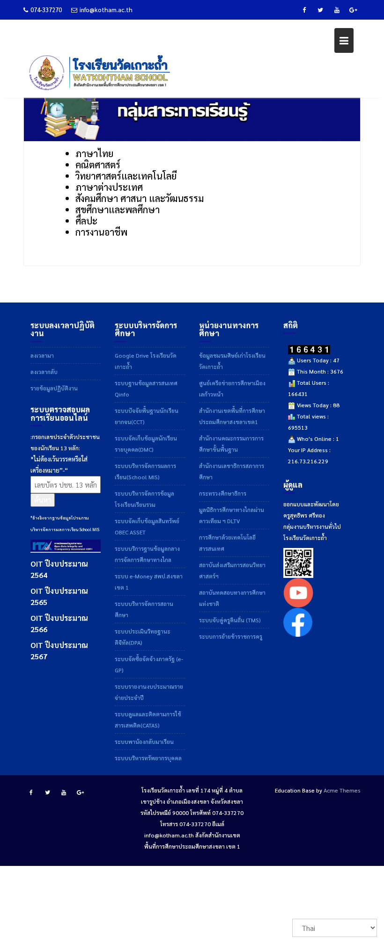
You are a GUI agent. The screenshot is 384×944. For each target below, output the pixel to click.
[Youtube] (336, 9)
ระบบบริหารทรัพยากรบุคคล (148, 758)
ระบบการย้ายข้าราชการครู (230, 636)
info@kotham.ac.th (106, 10)
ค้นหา (42, 499)
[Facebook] (303, 9)
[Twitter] (320, 9)
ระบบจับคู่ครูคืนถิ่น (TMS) (230, 620)
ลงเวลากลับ (44, 371)
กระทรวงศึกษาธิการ (222, 493)
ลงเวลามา (42, 355)
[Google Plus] (353, 9)
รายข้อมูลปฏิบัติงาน (54, 388)
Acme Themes (342, 790)
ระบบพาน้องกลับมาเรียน (144, 741)
